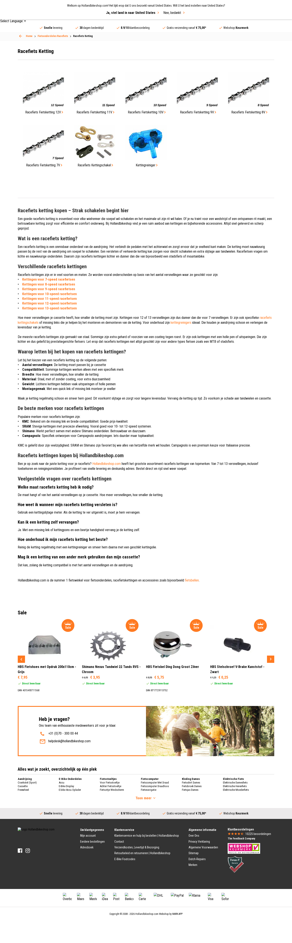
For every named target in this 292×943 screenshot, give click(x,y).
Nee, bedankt (172, 13)
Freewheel (23, 789)
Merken (193, 865)
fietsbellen (192, 580)
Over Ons (194, 835)
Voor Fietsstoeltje (109, 782)
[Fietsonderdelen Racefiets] (20, 36)
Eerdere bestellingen (92, 841)
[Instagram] (27, 851)
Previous (21, 659)
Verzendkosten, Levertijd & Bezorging (136, 847)
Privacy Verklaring (199, 841)
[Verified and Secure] (236, 864)
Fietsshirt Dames (191, 782)
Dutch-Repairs (197, 859)
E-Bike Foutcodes (124, 859)
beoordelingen (258, 834)
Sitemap (194, 853)
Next (270, 659)
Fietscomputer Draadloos (155, 786)
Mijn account (88, 835)
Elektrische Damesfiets (235, 782)
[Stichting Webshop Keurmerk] (244, 848)
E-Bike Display (66, 786)
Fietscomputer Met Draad (155, 782)
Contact (119, 841)
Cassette (23, 786)
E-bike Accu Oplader (70, 789)
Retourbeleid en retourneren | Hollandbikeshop (142, 853)
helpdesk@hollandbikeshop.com (69, 741)
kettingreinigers (181, 323)
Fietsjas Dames (190, 789)
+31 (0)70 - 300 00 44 (63, 733)
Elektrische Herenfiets (235, 786)
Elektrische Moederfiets (236, 789)
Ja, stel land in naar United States (130, 13)
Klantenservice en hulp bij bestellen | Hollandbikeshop (146, 835)
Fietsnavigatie (148, 789)
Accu (61, 782)
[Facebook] (20, 851)
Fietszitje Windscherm (112, 789)
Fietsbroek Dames (192, 786)
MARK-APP (177, 913)
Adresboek (86, 847)
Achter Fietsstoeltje (110, 786)
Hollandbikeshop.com (106, 464)
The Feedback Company (241, 838)
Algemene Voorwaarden (203, 847)
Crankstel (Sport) (27, 782)
